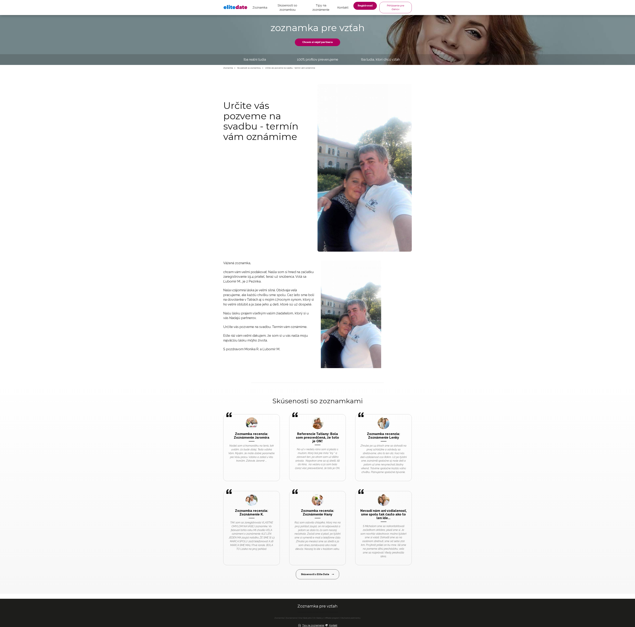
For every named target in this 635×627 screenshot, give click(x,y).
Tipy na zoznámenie (320, 7)
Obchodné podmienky (351, 618)
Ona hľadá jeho (305, 618)
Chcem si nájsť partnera (317, 42)
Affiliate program (332, 618)
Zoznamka (260, 7)
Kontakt (342, 7)
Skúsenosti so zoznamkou (287, 7)
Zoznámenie (291, 618)
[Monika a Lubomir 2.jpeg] (351, 314)
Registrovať (365, 5)
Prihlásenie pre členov (395, 7)
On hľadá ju (318, 618)
